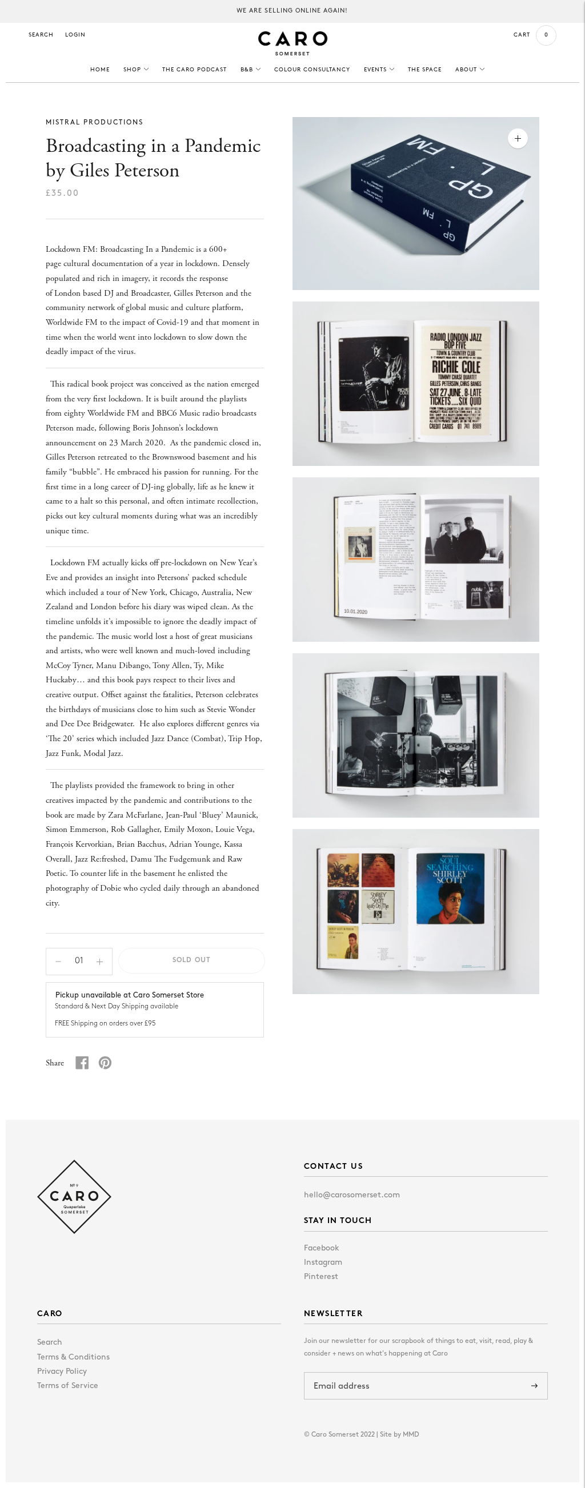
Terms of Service (67, 1386)
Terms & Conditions (73, 1357)
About (466, 70)
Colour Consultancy (312, 70)
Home (100, 70)
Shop (132, 70)
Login (75, 35)
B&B (247, 70)
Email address (343, 1372)
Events (375, 70)
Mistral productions (94, 122)
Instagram (323, 1262)
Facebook (321, 1248)
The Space (425, 70)
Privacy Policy (62, 1372)
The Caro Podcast (194, 70)
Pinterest (321, 1277)
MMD (411, 1434)
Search (41, 35)
